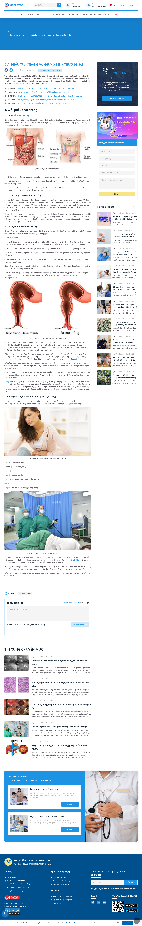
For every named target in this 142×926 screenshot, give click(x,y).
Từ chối (117, 923)
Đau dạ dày (9, 483)
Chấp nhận (127, 923)
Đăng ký (123, 5)
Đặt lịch (70, 804)
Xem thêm (133, 207)
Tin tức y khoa (21, 35)
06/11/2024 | (41, 100)
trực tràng (23, 115)
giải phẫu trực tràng (25, 593)
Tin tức (85, 14)
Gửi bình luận (78, 624)
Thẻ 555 (93, 14)
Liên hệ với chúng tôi (117, 98)
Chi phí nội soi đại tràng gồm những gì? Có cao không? (59, 726)
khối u (76, 560)
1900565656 (11, 877)
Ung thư (8, 381)
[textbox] (117, 173)
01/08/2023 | (41, 88)
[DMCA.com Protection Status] (12, 911)
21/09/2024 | (45, 96)
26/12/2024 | (37, 103)
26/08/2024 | (39, 92)
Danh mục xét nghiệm (105, 14)
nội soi (76, 359)
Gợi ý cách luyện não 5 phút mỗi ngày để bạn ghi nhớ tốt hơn (123, 360)
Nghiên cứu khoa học (73, 14)
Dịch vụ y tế (41, 14)
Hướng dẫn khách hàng (55, 14)
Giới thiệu (31, 14)
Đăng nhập (133, 5)
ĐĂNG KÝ (130, 882)
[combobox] (117, 173)
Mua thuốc (119, 14)
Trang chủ (8, 35)
